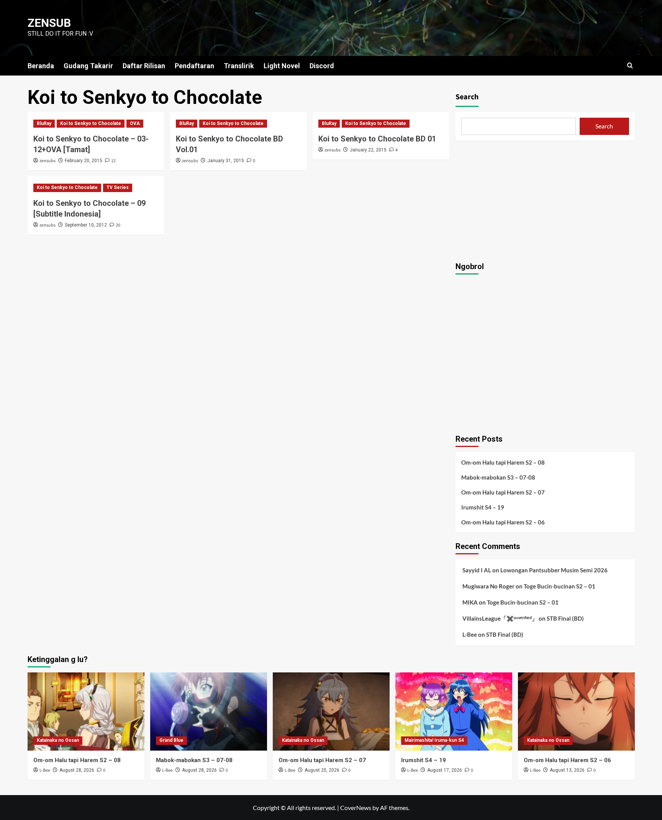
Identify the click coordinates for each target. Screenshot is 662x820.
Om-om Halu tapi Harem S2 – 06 (503, 522)
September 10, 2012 (86, 225)
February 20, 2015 (83, 160)
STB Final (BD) (565, 618)
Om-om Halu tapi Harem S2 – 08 (503, 462)
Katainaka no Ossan (58, 740)
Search (467, 97)
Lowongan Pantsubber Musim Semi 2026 (554, 570)
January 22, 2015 (368, 150)
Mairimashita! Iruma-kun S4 (434, 740)
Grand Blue (171, 740)
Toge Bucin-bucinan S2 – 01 (559, 586)
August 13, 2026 (567, 770)
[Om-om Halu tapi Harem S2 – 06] (576, 711)
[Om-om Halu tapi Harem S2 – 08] (86, 711)
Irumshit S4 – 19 (482, 507)
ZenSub (49, 23)
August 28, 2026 (76, 770)
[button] (630, 65)
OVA (135, 123)
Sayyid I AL (476, 570)
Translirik (239, 66)
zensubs (47, 161)
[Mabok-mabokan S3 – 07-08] (208, 711)
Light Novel (282, 66)
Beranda (41, 66)
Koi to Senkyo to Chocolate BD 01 (377, 138)
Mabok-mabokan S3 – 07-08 (498, 477)
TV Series (118, 187)
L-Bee (469, 634)
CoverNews (355, 807)
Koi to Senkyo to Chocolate (90, 123)
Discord (322, 66)
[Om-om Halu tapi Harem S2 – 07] (331, 711)
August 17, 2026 (444, 770)
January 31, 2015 (225, 160)
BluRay (44, 123)
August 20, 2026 (322, 770)
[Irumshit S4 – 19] (453, 711)
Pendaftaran (194, 66)
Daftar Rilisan (144, 66)
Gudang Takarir (88, 66)
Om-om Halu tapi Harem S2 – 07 (503, 492)
